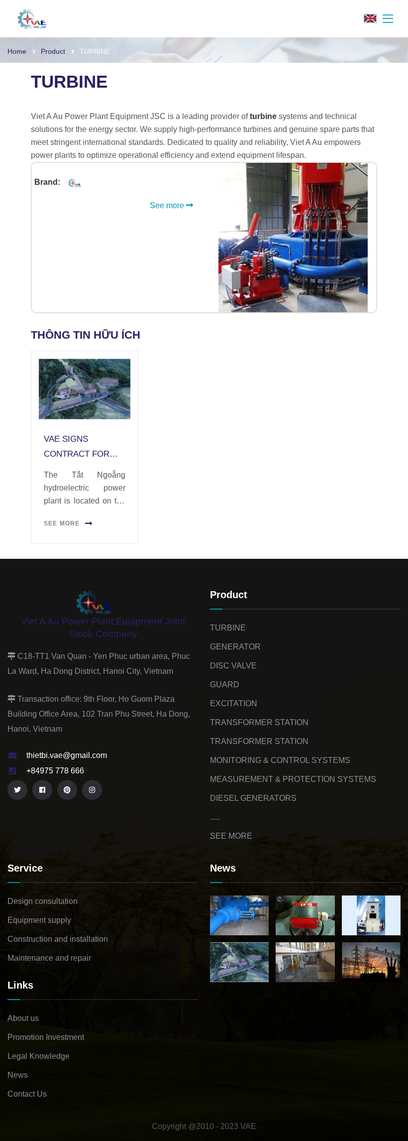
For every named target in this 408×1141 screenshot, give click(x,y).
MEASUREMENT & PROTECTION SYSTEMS (293, 779)
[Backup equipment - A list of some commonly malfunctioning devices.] (239, 915)
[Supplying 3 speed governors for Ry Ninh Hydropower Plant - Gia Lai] (371, 915)
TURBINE (228, 628)
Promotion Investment (45, 1037)
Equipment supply (39, 920)
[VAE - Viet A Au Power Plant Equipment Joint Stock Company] (40, 18)
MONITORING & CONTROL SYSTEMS (280, 760)
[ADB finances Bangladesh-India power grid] (371, 962)
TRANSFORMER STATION (259, 722)
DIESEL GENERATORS (253, 798)
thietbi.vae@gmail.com (66, 755)
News (17, 1075)
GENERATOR (235, 646)
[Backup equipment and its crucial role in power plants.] (305, 915)
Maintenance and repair (49, 958)
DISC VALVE (233, 665)
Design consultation (42, 901)
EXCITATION (233, 703)
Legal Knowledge (38, 1056)
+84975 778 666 (55, 770)
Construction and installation (57, 939)
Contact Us (27, 1094)
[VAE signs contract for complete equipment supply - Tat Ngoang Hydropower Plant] (239, 962)
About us (23, 1018)
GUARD (224, 684)
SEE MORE (231, 836)
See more (168, 205)
